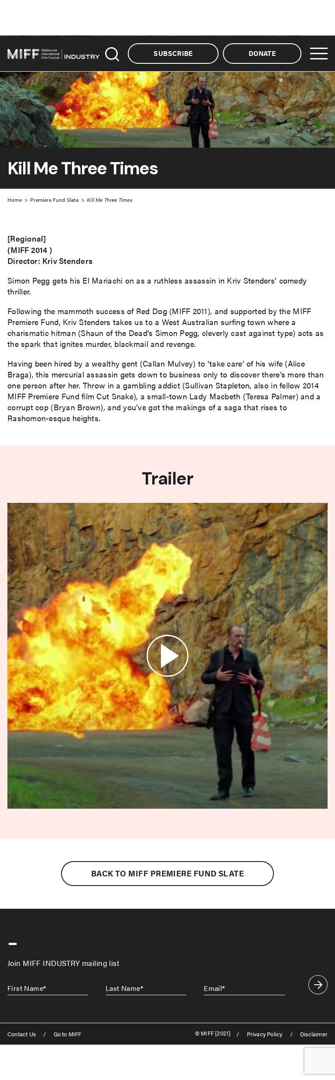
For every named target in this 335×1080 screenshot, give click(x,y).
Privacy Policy (265, 1034)
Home (14, 200)
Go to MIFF (68, 1034)
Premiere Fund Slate (54, 200)
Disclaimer (314, 1034)
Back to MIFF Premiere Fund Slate (167, 873)
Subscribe (173, 53)
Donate (262, 53)
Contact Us (21, 1034)
